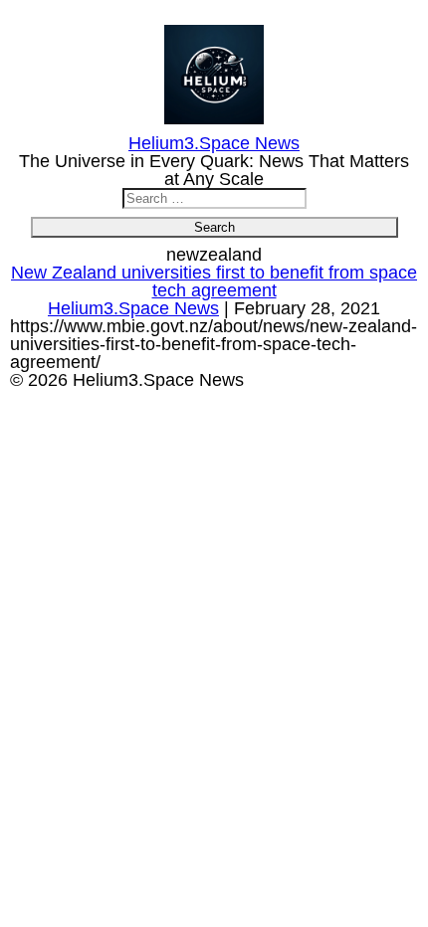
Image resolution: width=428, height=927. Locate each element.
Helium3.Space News (133, 308)
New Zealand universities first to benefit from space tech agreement (214, 281)
